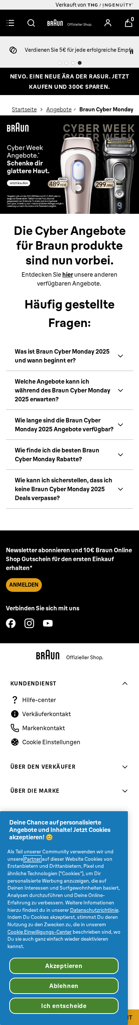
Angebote (59, 109)
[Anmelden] (107, 22)
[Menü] (10, 22)
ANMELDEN (24, 584)
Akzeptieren (64, 966)
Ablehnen (64, 985)
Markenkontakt (43, 728)
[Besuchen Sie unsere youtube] (48, 623)
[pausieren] (132, 52)
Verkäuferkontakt (46, 714)
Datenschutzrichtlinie (94, 910)
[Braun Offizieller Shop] (69, 22)
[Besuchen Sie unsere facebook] (11, 623)
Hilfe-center (39, 700)
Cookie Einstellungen (51, 742)
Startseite (24, 109)
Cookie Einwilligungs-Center (39, 932)
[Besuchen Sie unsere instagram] (29, 623)
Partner (32, 859)
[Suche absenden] (31, 22)
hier (67, 274)
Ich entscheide (64, 1005)
